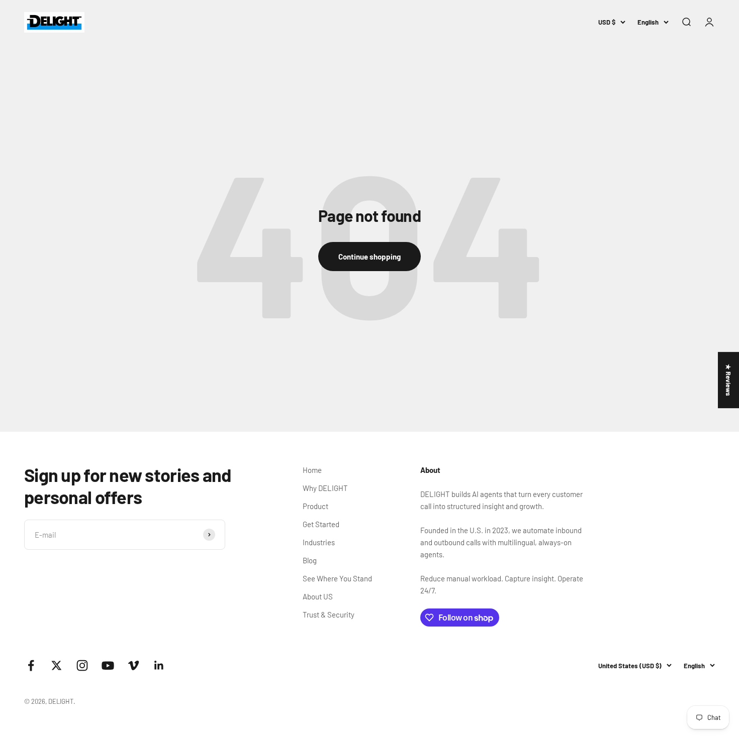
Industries (319, 542)
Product (315, 506)
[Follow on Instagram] (82, 665)
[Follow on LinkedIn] (159, 665)
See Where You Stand (337, 578)
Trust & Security (328, 614)
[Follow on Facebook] (31, 665)
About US (318, 596)
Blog (310, 560)
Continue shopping (369, 256)
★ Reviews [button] (728, 380)
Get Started (321, 524)
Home (312, 469)
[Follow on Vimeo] (133, 665)
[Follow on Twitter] (56, 665)
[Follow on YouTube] (108, 665)
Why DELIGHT (325, 487)
